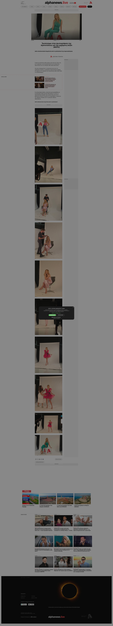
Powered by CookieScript (56, 318)
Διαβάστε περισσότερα (61, 311)
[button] (56, 317)
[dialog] (56, 313)
